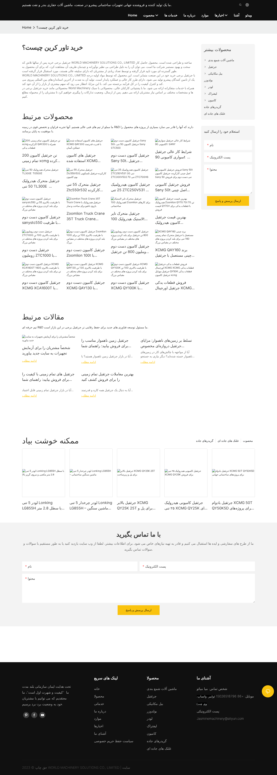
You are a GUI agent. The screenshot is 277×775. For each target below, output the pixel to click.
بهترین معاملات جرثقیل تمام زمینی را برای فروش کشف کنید (107, 377)
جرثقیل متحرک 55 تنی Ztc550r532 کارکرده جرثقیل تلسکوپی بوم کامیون (84, 187)
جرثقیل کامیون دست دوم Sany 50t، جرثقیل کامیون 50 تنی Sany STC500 (130, 158)
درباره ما (100, 711)
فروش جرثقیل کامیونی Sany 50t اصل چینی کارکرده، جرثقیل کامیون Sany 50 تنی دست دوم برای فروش (173, 187)
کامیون (151, 733)
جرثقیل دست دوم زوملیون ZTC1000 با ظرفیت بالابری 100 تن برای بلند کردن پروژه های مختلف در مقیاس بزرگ (41, 253)
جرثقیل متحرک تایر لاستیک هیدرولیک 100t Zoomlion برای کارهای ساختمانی (128, 216)
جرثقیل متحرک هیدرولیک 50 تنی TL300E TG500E (41, 184)
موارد (97, 718)
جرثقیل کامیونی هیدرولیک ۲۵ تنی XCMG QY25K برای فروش (185, 506)
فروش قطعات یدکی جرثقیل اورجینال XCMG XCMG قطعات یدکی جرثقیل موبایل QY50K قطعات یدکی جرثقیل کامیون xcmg (173, 285)
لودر (149, 718)
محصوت (248, 440)
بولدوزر (152, 711)
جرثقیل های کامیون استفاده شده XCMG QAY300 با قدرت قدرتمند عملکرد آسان (86, 158)
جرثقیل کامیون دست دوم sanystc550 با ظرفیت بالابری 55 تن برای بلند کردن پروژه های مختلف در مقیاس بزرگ (41, 220)
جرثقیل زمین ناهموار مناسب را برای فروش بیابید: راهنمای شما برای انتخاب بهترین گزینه (104, 343)
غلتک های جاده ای (228, 440)
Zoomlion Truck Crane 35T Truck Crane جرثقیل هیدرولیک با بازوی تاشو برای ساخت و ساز (86, 216)
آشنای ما (100, 733)
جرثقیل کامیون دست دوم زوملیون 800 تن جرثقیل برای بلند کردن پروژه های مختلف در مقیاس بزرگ (130, 249)
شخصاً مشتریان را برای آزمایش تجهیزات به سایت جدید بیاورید (46, 350)
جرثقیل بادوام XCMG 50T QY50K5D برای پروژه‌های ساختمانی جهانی (232, 506)
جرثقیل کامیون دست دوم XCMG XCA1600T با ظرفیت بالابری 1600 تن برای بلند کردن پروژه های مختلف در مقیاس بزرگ (41, 285)
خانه (97, 689)
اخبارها (98, 726)
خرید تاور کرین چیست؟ (53, 27)
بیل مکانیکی (155, 704)
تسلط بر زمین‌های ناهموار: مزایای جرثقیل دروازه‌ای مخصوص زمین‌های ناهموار (166, 343)
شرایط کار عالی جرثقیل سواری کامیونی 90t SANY (173, 154)
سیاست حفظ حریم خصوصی (113, 741)
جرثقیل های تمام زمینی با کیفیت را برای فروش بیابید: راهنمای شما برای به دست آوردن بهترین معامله (48, 377)
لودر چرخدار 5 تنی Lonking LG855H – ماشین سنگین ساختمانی (91, 506)
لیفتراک (152, 726)
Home (26, 27)
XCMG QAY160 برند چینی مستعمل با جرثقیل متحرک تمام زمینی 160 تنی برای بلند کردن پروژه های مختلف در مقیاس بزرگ (174, 253)
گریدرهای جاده (204, 440)
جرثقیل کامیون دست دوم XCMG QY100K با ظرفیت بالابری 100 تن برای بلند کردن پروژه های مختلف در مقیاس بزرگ (130, 285)
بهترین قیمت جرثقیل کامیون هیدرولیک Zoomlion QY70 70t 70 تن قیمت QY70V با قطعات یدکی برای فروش (174, 220)
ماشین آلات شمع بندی (162, 689)
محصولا (99, 696)
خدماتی (99, 704)
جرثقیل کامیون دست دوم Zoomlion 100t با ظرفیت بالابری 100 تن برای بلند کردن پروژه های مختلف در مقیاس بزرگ (86, 253)
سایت (126, 767)
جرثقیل (152, 696)
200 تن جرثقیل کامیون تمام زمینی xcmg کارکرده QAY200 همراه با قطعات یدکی (42, 158)
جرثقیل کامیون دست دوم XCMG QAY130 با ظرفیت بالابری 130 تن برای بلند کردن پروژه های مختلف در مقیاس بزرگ (86, 285)
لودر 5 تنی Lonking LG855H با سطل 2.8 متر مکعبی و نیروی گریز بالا (41, 506)
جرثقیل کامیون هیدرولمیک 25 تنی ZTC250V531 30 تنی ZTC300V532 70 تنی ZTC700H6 (130, 187)
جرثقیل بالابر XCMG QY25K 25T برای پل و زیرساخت (134, 506)
